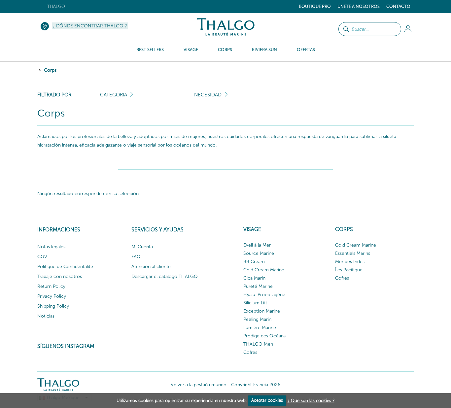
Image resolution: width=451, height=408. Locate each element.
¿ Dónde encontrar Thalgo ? (90, 26)
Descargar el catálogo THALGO (164, 276)
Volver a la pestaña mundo (198, 385)
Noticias (45, 316)
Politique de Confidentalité (65, 266)
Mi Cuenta (142, 247)
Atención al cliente (151, 266)
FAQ (136, 256)
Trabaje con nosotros (59, 276)
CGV (42, 256)
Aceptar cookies (267, 400)
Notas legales (51, 247)
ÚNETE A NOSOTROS (358, 6)
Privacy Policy (51, 296)
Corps (50, 70)
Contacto (398, 6)
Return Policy (51, 286)
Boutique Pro (315, 6)
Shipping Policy (53, 306)
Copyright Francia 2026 (255, 385)
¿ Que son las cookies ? (311, 400)
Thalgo (56, 6)
